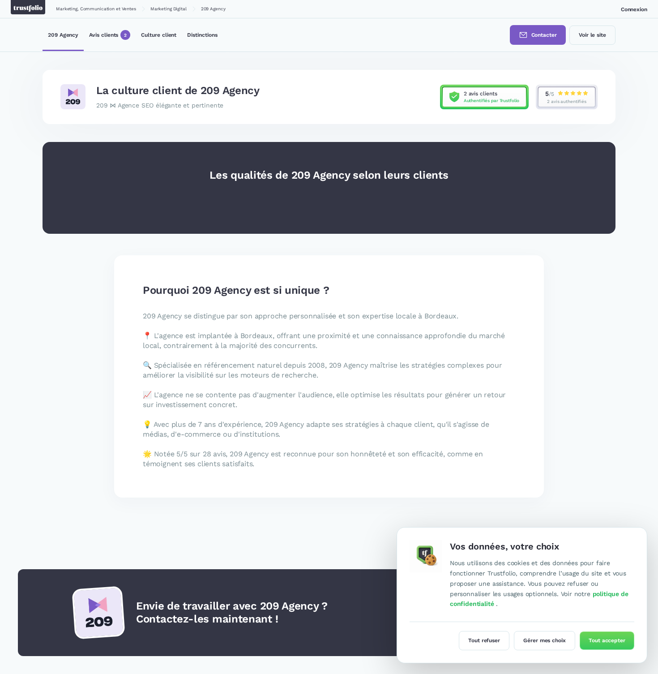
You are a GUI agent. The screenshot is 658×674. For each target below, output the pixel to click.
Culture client (158, 34)
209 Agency (63, 34)
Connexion (634, 9)
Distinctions (202, 34)
